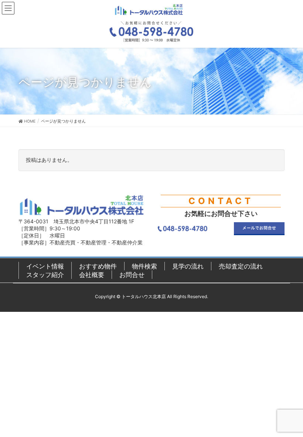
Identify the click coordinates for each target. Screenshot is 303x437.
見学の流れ (188, 266)
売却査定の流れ (241, 266)
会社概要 (91, 274)
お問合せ (131, 274)
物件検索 (144, 266)
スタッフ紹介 (45, 274)
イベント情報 (45, 266)
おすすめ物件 (98, 266)
